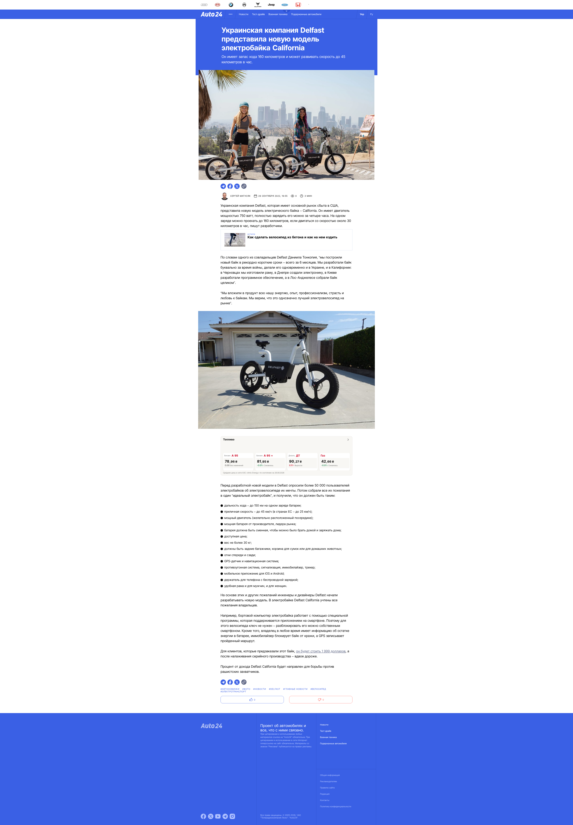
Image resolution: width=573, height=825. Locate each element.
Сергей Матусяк (240, 196)
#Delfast (274, 689)
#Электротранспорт (233, 691)
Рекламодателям (328, 781)
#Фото (246, 689)
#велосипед (318, 689)
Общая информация (330, 775)
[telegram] (223, 186)
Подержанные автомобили (306, 14)
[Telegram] (225, 816)
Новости (243, 14)
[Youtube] (218, 816)
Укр (362, 14)
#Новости (259, 689)
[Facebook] (203, 816)
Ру (371, 14)
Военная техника (277, 14)
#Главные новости (295, 689)
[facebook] (230, 186)
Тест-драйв (258, 14)
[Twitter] (210, 816)
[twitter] (237, 186)
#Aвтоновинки (230, 689)
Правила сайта (327, 787)
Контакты (324, 800)
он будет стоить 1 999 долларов (320, 651)
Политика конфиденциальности (335, 806)
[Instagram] (232, 816)
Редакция (324, 794)
